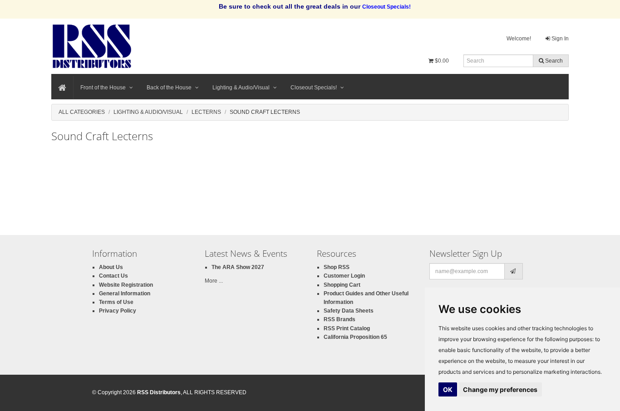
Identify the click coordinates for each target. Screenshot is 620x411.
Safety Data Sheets (349, 311)
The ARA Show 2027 (238, 267)
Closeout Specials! (313, 87)
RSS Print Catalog (347, 328)
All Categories (82, 112)
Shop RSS (336, 267)
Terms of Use (116, 302)
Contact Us (113, 276)
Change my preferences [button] (500, 389)
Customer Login (344, 276)
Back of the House (169, 87)
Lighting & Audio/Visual (241, 87)
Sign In (559, 38)
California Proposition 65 (355, 337)
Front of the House (103, 87)
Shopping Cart (342, 285)
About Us (111, 267)
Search (553, 61)
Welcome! (519, 38)
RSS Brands (339, 319)
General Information (124, 293)
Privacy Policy (117, 311)
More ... (214, 281)
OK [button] (448, 389)
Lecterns (206, 112)
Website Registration (126, 285)
